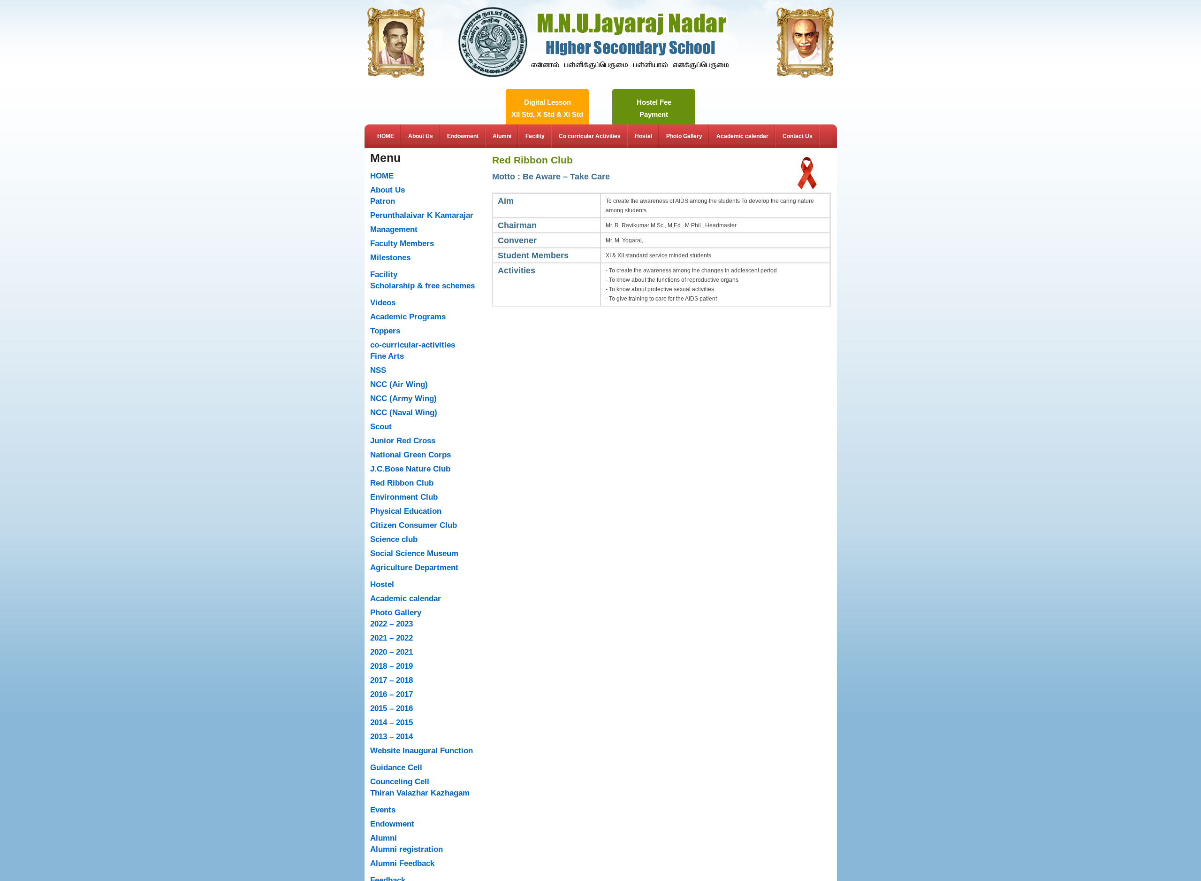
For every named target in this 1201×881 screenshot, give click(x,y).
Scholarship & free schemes (422, 285)
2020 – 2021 (391, 652)
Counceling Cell (399, 781)
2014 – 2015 (391, 722)
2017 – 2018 (391, 680)
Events (382, 809)
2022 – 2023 (391, 623)
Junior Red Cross (402, 440)
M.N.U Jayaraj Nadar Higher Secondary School (593, 15)
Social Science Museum (414, 553)
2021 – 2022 (391, 638)
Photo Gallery (684, 136)
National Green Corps (410, 454)
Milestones (390, 257)
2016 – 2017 (391, 694)
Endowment (463, 136)
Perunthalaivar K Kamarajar (421, 215)
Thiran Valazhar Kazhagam (420, 792)
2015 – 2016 (391, 708)
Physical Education (405, 511)
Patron (382, 201)
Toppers (385, 330)
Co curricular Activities (590, 136)
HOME (385, 136)
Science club (394, 539)
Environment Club (404, 497)
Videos (382, 302)
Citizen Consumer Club (413, 525)
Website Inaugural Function (421, 750)
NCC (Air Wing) (399, 384)
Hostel (643, 136)
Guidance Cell (396, 767)
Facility (535, 136)
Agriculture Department (414, 567)
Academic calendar (742, 136)
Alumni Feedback (402, 863)
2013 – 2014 (391, 736)
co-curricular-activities (412, 344)
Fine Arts (387, 356)
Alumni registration (406, 849)
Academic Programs (408, 316)
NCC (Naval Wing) (403, 412)
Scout (381, 426)
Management (394, 229)
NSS (378, 370)
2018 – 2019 (391, 666)
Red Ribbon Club (401, 483)
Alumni (502, 136)
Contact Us (798, 136)
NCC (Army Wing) (403, 398)
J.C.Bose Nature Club (410, 468)
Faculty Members (402, 243)
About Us (420, 136)
